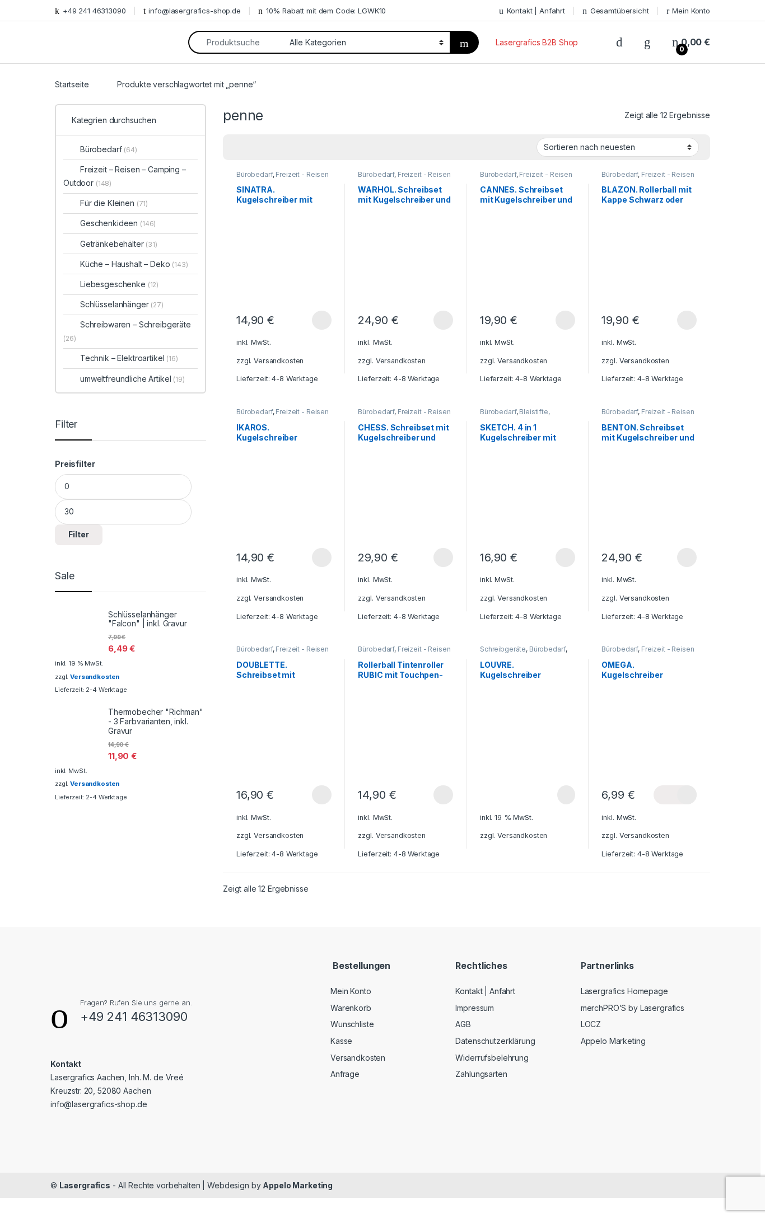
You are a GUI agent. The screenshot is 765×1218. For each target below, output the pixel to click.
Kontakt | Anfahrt (536, 10)
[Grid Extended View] (254, 147)
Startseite (72, 84)
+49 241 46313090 (94, 10)
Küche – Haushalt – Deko (134, 264)
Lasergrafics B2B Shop (537, 42)
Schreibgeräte (503, 649)
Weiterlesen (553, 794)
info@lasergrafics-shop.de (194, 10)
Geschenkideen (118, 223)
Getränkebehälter (118, 244)
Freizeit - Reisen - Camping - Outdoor (282, 178)
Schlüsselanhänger (122, 304)
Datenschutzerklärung (495, 1041)
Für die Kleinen (114, 203)
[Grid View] (238, 147)
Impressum (474, 1008)
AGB (463, 1024)
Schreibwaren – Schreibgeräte (127, 331)
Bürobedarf (254, 174)
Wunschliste (352, 1024)
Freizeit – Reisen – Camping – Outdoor (124, 176)
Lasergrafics (84, 1185)
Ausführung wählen (311, 320)
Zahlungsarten (481, 1074)
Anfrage (345, 1074)
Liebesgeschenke (119, 284)
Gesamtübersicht (619, 10)
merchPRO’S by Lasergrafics (632, 1008)
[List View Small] (287, 147)
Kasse (341, 1041)
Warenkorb (350, 1008)
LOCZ (591, 1024)
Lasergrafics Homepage (624, 991)
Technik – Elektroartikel (129, 358)
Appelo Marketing (613, 1041)
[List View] (270, 147)
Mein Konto (691, 10)
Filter (78, 534)
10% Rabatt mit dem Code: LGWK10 (326, 10)
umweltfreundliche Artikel (132, 378)
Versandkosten (279, 361)
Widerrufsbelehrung (491, 1057)
